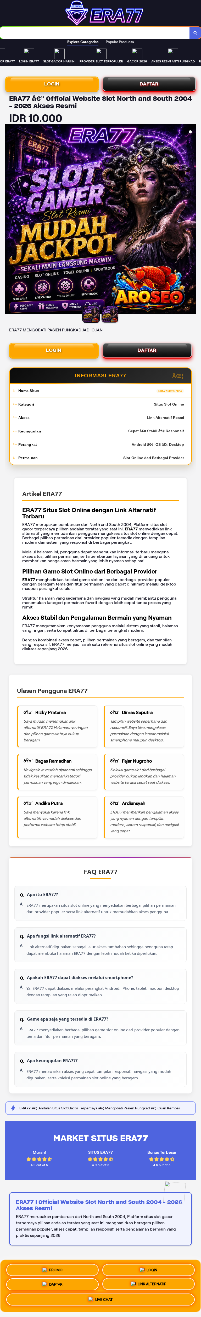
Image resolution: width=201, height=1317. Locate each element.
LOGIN (52, 83)
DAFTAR (149, 83)
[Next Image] (191, 220)
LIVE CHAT (104, 1301)
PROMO (56, 1268)
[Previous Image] (9, 220)
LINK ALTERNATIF (152, 1285)
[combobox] (95, 33)
